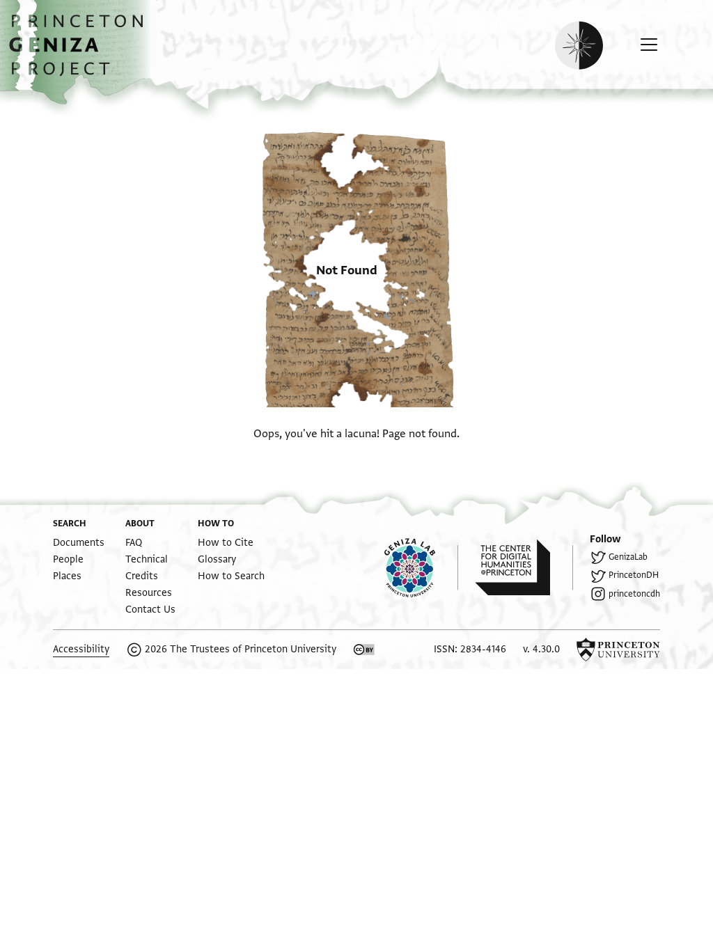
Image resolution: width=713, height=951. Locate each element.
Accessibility (81, 649)
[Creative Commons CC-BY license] (364, 649)
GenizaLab (628, 557)
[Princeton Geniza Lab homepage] (421, 567)
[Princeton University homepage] (618, 649)
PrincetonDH (634, 575)
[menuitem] (78, 542)
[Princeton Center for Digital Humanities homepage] (524, 567)
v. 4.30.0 (541, 649)
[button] (81, 52)
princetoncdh (634, 593)
